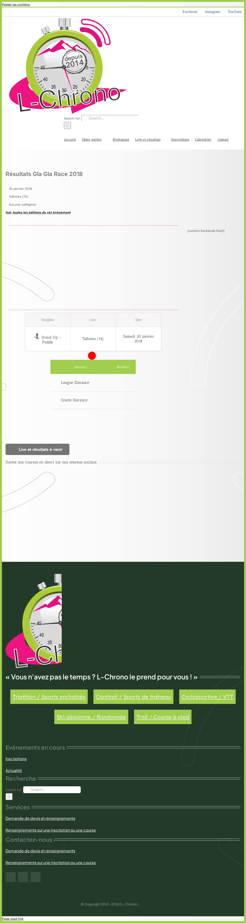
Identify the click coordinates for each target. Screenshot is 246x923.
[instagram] (23, 877)
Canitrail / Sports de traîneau (133, 696)
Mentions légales (152, 904)
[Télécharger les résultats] (123, 382)
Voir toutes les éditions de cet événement (38, 212)
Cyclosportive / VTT (207, 696)
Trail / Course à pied (162, 717)
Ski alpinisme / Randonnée (91, 717)
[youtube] (36, 877)
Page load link (12, 919)
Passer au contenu (16, 4)
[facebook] (11, 877)
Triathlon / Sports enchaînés (49, 696)
